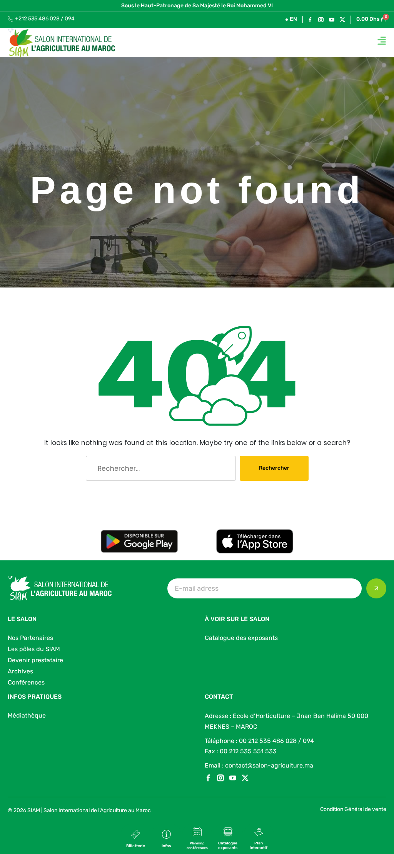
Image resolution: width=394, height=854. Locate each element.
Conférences (26, 682)
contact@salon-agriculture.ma (269, 765)
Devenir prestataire (35, 660)
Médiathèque (27, 715)
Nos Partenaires (30, 637)
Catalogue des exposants (241, 637)
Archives (20, 671)
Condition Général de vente (353, 809)
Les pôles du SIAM (34, 649)
